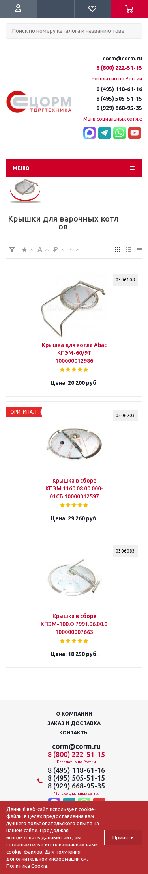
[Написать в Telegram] (104, 133)
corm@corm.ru (122, 58)
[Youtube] (134, 133)
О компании (74, 713)
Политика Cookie (26, 865)
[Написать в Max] (89, 133)
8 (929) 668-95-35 (119, 108)
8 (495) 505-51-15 (119, 98)
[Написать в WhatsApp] (119, 133)
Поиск (10, 45)
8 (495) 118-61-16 (119, 89)
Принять (123, 837)
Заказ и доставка (74, 723)
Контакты (74, 732)
